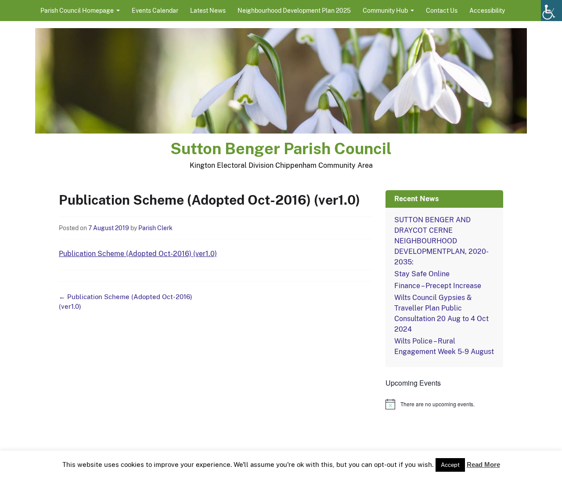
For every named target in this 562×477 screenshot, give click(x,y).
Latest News (208, 10)
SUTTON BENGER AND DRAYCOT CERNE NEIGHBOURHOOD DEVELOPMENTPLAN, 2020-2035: (441, 241)
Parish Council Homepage (77, 10)
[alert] (444, 404)
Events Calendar (155, 10)
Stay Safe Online (422, 274)
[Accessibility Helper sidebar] (551, 10)
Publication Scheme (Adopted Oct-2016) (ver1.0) (138, 253)
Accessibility (487, 10)
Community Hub (385, 10)
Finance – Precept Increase (437, 286)
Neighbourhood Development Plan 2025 (294, 10)
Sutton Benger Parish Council (281, 148)
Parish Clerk (155, 227)
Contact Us (442, 10)
